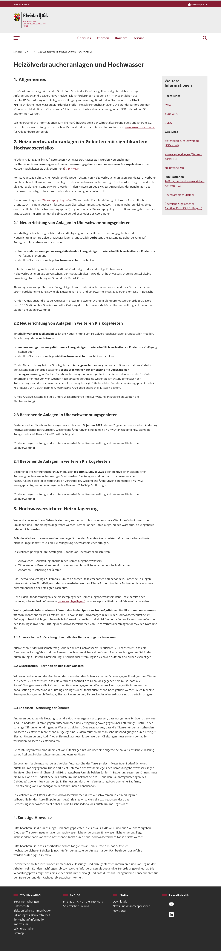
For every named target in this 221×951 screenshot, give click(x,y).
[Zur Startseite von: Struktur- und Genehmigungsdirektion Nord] (31, 20)
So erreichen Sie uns (76, 906)
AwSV (168, 105)
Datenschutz (21, 906)
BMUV (168, 123)
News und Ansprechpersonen (131, 906)
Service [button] (139, 38)
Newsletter (119, 910)
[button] (17, 38)
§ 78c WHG (71, 168)
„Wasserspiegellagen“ (55, 200)
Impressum (21, 924)
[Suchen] (204, 38)
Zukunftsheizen (174, 168)
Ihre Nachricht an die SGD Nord (83, 901)
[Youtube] (171, 903)
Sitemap (19, 933)
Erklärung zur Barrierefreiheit (32, 915)
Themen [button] (103, 38)
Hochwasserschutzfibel (179, 195)
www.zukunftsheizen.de (140, 127)
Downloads (120, 901)
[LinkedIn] (171, 914)
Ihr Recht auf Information (29, 919)
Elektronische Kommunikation (33, 910)
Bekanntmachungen (26, 901)
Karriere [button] (121, 38)
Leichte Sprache (24, 928)
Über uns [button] (84, 38)
